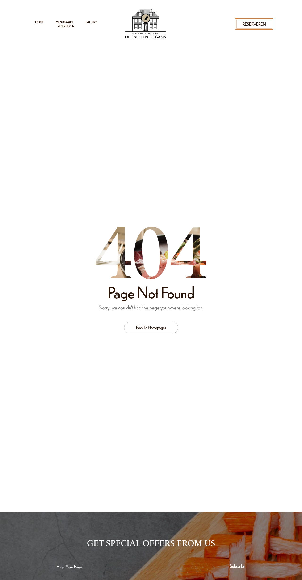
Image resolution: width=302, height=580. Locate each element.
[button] (254, 23)
